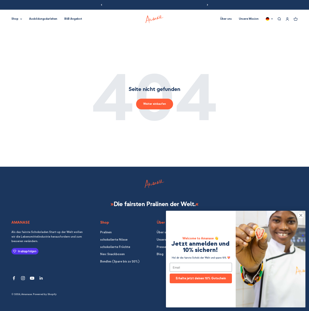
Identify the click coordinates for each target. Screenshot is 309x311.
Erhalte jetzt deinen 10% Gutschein (201, 278)
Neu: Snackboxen (112, 254)
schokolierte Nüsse (113, 240)
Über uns (226, 19)
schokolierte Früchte (115, 247)
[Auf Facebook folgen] (13, 278)
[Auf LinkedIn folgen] (41, 278)
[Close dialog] (301, 215)
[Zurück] (101, 5)
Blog (160, 254)
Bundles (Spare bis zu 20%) (119, 261)
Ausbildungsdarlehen (43, 19)
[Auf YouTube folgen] (32, 278)
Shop (14, 19)
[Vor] (207, 5)
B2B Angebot (73, 19)
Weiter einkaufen (154, 104)
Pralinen (106, 232)
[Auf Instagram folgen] (23, 278)
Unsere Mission (249, 19)
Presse (161, 247)
